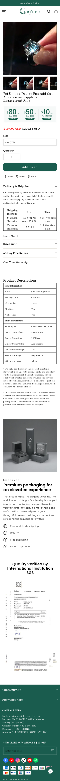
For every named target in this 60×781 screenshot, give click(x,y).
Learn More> (11, 235)
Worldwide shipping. (30, 3)
